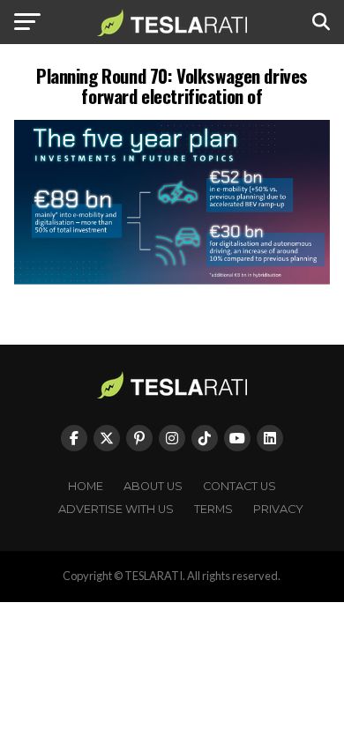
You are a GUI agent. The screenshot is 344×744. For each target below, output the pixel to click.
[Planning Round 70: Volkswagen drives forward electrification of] (171, 280)
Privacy (278, 509)
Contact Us (239, 486)
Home (85, 486)
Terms (213, 509)
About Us (153, 486)
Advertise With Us (116, 509)
